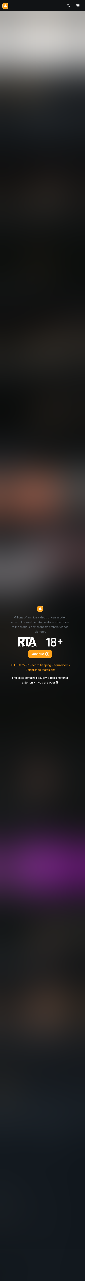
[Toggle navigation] (78, 5)
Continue (38, 654)
